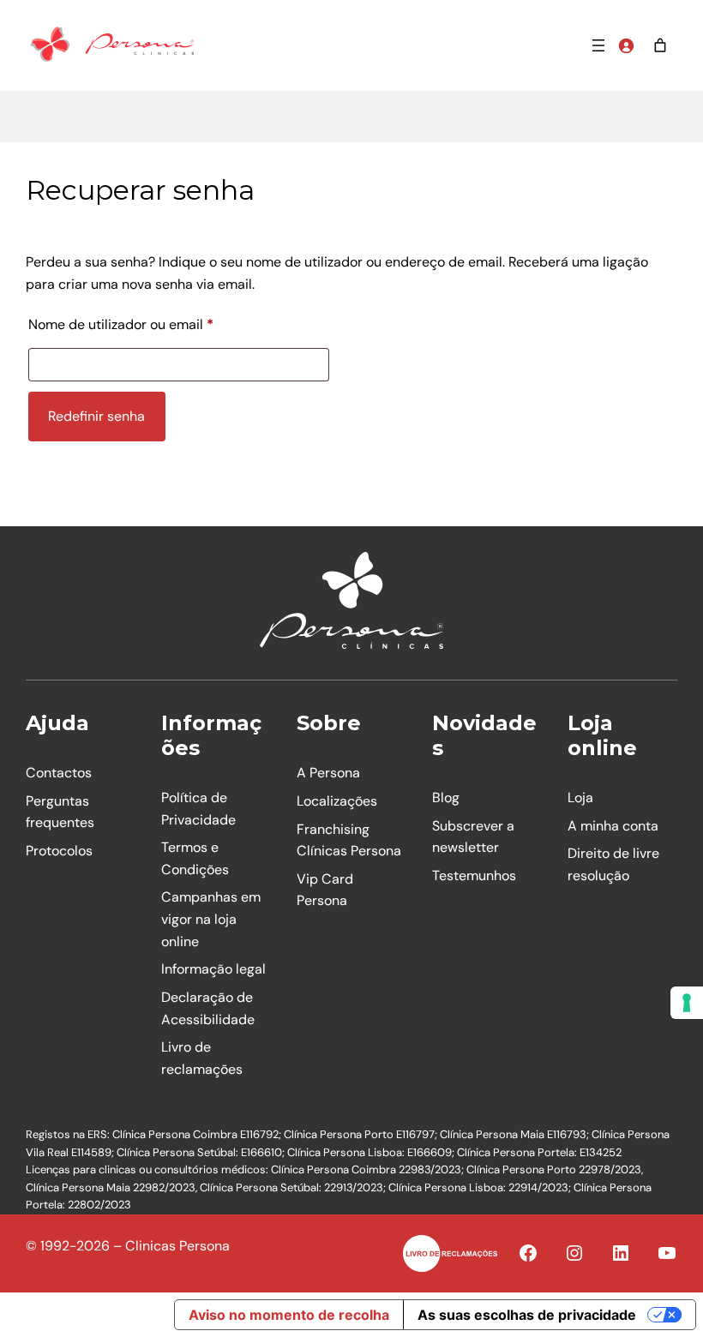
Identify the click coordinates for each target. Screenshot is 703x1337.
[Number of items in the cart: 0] (660, 45)
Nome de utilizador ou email (156, 324)
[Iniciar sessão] (626, 45)
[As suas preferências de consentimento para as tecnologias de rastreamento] (686, 1002)
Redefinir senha (96, 416)
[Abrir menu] (598, 45)
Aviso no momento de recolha (289, 1314)
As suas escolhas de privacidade (527, 1314)
